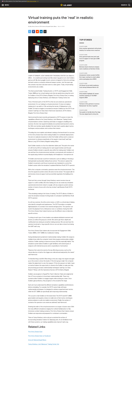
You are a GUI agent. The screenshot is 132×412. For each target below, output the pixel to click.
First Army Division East (35, 332)
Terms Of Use (57, 405)
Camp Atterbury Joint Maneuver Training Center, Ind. (43, 344)
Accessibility (67, 405)
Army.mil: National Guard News (37, 340)
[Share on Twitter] (29, 31)
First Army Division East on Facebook (39, 336)
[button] (0, 3)
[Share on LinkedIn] (41, 31)
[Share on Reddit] (37, 31)
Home (32, 405)
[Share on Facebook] (33, 31)
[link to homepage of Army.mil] (66, 5)
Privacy (48, 405)
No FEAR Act (82, 405)
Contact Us (40, 405)
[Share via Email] (45, 31)
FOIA (75, 405)
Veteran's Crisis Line (95, 405)
